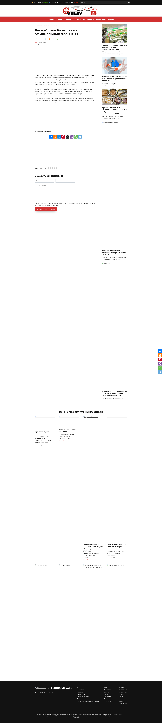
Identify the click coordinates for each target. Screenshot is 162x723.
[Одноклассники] (55, 137)
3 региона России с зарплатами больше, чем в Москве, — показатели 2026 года (93, 548)
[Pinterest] (63, 137)
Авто (105, 687)
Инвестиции (123, 690)
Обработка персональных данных (88, 701)
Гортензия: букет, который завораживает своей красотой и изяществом (44, 435)
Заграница (122, 687)
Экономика (53, 25)
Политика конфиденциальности (87, 699)
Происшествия (109, 699)
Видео (68, 19)
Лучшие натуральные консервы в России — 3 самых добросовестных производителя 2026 (114, 111)
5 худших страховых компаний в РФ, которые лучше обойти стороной (114, 79)
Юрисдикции (123, 703)
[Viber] (71, 137)
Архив (79, 687)
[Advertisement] (65, 62)
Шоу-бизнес (108, 701)
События (46, 25)
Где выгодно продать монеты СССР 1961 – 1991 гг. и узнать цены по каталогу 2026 (114, 393)
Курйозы (121, 694)
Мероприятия (88, 19)
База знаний (101, 19)
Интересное (123, 692)
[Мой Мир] (59, 137)
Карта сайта (81, 694)
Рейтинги (77, 19)
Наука (106, 694)
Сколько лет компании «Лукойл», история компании (116, 547)
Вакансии (107, 692)
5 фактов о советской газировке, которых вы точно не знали (114, 253)
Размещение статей (83, 696)
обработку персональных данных (84, 203)
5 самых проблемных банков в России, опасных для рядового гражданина (114, 47)
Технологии (122, 701)
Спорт (121, 699)
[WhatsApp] (76, 137)
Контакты (80, 692)
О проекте (80, 690)
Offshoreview (39, 25)
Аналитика (107, 690)
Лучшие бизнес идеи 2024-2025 (67, 431)
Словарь (111, 19)
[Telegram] (80, 137)
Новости (51, 19)
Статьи (59, 19)
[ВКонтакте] (51, 137)
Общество (107, 696)
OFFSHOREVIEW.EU (60, 687)
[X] (67, 137)
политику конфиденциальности (50, 205)
